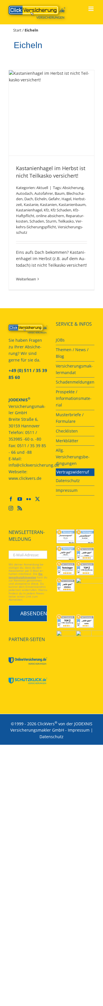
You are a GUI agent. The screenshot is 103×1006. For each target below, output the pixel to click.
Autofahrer (43, 193)
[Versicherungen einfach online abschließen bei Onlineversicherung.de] (28, 661)
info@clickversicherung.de (34, 465)
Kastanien (48, 204)
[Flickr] (28, 499)
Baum (60, 193)
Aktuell (42, 187)
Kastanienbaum (72, 204)
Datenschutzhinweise (26, 575)
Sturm (51, 221)
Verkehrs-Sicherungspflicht (49, 224)
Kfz (46, 210)
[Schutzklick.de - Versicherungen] (28, 681)
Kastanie (31, 204)
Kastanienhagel (29, 210)
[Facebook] (11, 499)
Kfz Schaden (61, 210)
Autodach (24, 193)
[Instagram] (11, 508)
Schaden (36, 221)
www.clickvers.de (25, 478)
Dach (28, 198)
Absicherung (73, 187)
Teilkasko (66, 221)
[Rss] (19, 508)
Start (17, 30)
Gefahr (54, 198)
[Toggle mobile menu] (91, 9)
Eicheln (41, 198)
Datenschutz (51, 736)
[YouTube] (19, 499)
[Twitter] (37, 499)
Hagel (66, 198)
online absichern (50, 215)
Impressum (79, 730)
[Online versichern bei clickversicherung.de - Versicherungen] (28, 329)
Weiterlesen (26, 279)
